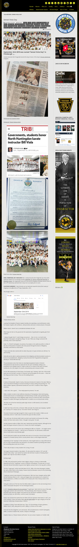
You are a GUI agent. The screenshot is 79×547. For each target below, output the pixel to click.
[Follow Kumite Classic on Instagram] (61, 3)
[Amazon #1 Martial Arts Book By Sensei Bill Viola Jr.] (65, 121)
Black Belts (11, 24)
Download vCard (8, 540)
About (37, 6)
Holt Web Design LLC (61, 544)
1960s (25, 22)
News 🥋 (69, 6)
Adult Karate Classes (42, 9)
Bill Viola (19, 22)
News (5, 26)
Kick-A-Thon (63, 9)
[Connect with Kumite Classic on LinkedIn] (55, 3)
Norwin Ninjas (54, 9)
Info (56, 6)
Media (31, 9)
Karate (31, 6)
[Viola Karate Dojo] (6, 4)
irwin (42, 24)
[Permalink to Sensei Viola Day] (27, 32)
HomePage (37, 24)
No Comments (47, 29)
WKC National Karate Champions (36, 539)
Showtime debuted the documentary (17, 489)
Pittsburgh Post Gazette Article (12, 118)
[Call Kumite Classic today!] (71, 3)
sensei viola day (26, 27)
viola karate (43, 27)
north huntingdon (12, 26)
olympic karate (30, 26)
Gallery (62, 6)
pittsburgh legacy (8, 27)
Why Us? (44, 6)
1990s (33, 22)
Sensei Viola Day (10, 19)
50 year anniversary (41, 22)
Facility (51, 6)
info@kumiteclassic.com (10, 539)
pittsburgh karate (46, 26)
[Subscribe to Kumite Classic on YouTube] (58, 3)
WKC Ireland (31, 540)
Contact (71, 9)
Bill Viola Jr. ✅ (59, 287)
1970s (29, 22)
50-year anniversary (45, 57)
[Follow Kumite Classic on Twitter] (46, 3)
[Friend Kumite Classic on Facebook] (49, 3)
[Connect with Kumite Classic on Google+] (52, 3)
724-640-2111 (7, 537)
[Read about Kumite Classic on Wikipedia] (64, 3)
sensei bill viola (17, 27)
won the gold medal (29, 499)
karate (46, 24)
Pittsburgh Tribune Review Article (12, 122)
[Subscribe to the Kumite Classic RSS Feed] (74, 3)
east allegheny (29, 24)
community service (20, 24)
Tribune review (35, 27)
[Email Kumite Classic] (67, 3)
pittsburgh (37, 26)
